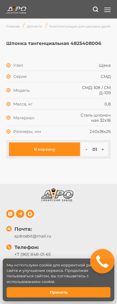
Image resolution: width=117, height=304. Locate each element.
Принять (58, 292)
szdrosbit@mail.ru (32, 236)
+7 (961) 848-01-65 (32, 254)
